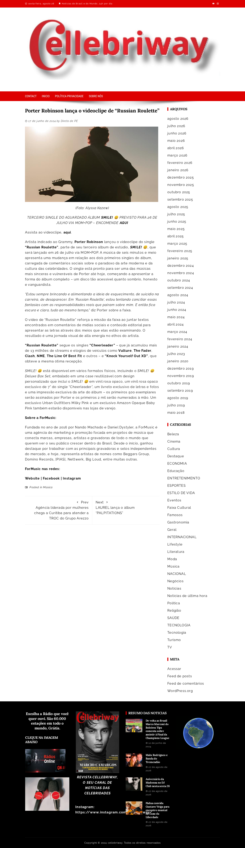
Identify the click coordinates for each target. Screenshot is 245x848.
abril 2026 (175, 148)
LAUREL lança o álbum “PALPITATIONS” (115, 507)
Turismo (174, 640)
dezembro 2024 (180, 266)
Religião (174, 610)
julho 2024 (176, 302)
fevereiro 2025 (179, 251)
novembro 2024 (180, 273)
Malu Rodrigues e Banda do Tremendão (157, 758)
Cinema (173, 441)
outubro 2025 (178, 192)
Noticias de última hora (187, 596)
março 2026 (177, 155)
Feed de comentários (185, 683)
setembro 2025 (180, 199)
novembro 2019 (180, 376)
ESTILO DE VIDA (181, 493)
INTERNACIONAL (182, 537)
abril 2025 (175, 236)
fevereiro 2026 (179, 163)
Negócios (175, 581)
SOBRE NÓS (96, 96)
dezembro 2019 (180, 368)
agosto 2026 (177, 119)
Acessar (174, 669)
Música (48, 487)
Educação (175, 471)
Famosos (175, 515)
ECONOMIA (177, 463)
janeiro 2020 (177, 361)
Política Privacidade (69, 96)
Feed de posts (179, 676)
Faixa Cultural (179, 508)
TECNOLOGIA (178, 625)
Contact (30, 96)
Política (173, 603)
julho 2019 (176, 405)
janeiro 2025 (177, 258)
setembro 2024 (180, 288)
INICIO (46, 96)
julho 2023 (176, 354)
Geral (171, 530)
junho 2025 (176, 221)
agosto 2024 (177, 295)
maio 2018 (176, 413)
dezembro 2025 (180, 177)
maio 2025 (176, 229)
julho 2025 (176, 214)
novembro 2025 (180, 185)
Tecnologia (176, 633)
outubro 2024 (178, 280)
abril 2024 (175, 324)
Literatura (175, 552)
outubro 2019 (178, 383)
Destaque (175, 456)
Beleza (173, 434)
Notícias (174, 588)
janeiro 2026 (177, 170)
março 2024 (177, 332)
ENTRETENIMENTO (183, 478)
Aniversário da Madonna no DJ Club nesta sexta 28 (158, 782)
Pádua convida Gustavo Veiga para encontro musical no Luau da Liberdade (157, 810)
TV (169, 647)
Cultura (173, 449)
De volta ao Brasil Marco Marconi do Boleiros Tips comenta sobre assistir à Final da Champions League (157, 729)
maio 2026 (176, 141)
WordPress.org (180, 691)
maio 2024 (176, 317)
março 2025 (177, 244)
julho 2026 (176, 126)
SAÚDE (173, 618)
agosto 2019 (177, 398)
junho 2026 (176, 133)
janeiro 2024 (177, 346)
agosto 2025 (177, 207)
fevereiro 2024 (179, 339)
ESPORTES (176, 486)
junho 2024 (176, 310)
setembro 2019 (180, 391)
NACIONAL (176, 574)
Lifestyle (174, 544)
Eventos (174, 500)
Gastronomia (178, 522)
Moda (172, 559)
